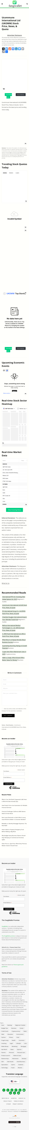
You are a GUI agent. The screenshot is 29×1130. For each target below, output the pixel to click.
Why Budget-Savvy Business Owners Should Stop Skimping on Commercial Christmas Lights (13, 837)
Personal (11, 1052)
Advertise (14, 1098)
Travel (12, 1067)
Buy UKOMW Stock (9, 96)
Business (13, 1028)
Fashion (3, 1037)
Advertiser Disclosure (14, 35)
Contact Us (22, 1098)
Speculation (4, 1064)
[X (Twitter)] (7, 1090)
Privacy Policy (8, 1101)
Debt (2, 1034)
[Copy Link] (3, 51)
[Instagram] (11, 1090)
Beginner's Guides (20, 1025)
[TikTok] (14, 1092)
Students (20, 1064)
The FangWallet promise (8, 936)
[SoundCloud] (18, 1092)
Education (10, 1034)
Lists (25, 1043)
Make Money (4, 1046)
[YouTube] (24, 1090)
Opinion (19, 1049)
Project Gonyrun (18, 1104)
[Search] (26, 4)
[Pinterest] (16, 1090)
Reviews (24, 1058)
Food (18, 1037)
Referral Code (17, 1055)
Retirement (15, 1058)
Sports (13, 1064)
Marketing (14, 1046)
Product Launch (5, 1055)
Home (3, 725)
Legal (11, 1043)
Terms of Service (18, 1101)
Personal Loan (21, 1052)
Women (20, 1067)
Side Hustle (10, 1061)
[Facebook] (13, 49)
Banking (9, 1025)
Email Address (7, 777)
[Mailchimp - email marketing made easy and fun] (14, 789)
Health (13, 1040)
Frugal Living (4, 1040)
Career (21, 1028)
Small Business (21, 1061)
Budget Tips (4, 1028)
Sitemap (8, 1104)
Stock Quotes (9, 725)
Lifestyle (18, 1043)
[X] (3, 49)
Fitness (11, 1037)
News (12, 1049)
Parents (3, 1052)
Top (15, 1126)
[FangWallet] (15, 3)
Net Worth (4, 1049)
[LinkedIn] (10, 1092)
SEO (2, 1061)
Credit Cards (4, 1031)
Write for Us (5, 583)
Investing (3, 1043)
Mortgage (23, 1046)
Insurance (21, 1040)
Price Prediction (20, 94)
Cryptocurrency (16, 1031)
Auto (2, 1025)
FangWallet (5, 926)
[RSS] (20, 1090)
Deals (25, 1031)
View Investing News (14, 510)
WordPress (24, 1111)
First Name (6, 771)
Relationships (5, 1058)
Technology (4, 1067)
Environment (20, 1034)
